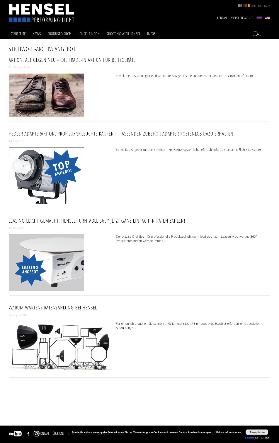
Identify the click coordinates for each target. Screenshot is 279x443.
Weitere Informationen (228, 432)
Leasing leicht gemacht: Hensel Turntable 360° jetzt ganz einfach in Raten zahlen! (97, 220)
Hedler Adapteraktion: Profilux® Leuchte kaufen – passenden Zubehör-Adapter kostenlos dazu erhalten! (122, 133)
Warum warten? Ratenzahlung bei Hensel (53, 307)
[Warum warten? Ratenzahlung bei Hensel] (60, 371)
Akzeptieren (257, 432)
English (267, 18)
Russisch (259, 18)
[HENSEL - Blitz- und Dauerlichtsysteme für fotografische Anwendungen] (41, 12)
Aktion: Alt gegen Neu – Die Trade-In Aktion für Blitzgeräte (72, 59)
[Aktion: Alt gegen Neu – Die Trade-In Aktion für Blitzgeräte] (46, 115)
